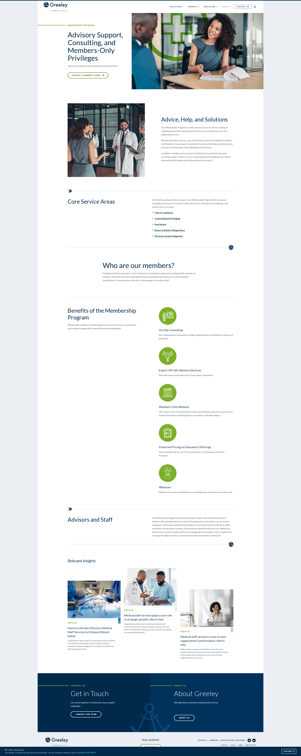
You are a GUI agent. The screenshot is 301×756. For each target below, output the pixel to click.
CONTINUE (287, 751)
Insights (240, 745)
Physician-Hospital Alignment (168, 236)
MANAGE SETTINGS (86, 753)
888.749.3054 (251, 745)
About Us (184, 718)
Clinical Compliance (163, 212)
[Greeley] (58, 6)
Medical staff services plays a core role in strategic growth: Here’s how (148, 617)
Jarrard (213, 740)
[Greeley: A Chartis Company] (58, 741)
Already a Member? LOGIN (86, 75)
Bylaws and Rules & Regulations (169, 230)
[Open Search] (254, 6)
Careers (233, 745)
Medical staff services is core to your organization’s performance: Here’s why (203, 640)
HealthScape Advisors (233, 740)
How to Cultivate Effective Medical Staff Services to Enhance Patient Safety (90, 632)
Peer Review (160, 224)
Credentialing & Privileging (167, 218)
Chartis (202, 740)
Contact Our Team (86, 714)
